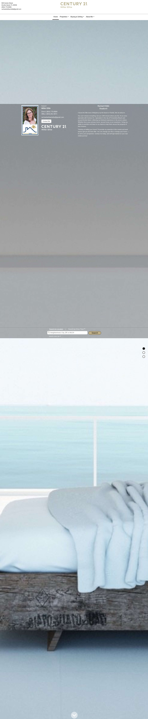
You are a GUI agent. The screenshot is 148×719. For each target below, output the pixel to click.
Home (55, 17)
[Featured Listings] (143, 352)
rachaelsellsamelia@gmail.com (11, 9)
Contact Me (46, 121)
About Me (90, 17)
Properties (64, 17)
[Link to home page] (74, 7)
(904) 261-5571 (51, 114)
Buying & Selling (78, 17)
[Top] (143, 348)
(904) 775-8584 (6, 7)
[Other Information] (143, 356)
